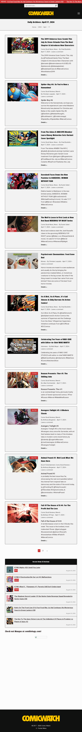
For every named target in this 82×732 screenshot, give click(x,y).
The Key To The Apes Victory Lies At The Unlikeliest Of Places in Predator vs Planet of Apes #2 (43, 620)
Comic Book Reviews (48, 91)
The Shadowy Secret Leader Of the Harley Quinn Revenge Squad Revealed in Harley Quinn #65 (43, 597)
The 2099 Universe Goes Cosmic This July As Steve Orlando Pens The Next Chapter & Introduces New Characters (57, 42)
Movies (43, 261)
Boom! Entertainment (48, 465)
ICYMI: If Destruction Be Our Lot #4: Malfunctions (33, 577)
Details (43, 75)
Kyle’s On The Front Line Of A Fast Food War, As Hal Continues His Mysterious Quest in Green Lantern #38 (43, 609)
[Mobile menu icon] (78, 13)
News (56, 49)
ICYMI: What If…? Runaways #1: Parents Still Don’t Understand (37, 587)
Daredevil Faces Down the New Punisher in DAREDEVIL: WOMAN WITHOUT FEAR (54, 178)
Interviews (44, 346)
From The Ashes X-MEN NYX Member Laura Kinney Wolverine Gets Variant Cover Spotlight (57, 135)
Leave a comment (57, 52)
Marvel (58, 91)
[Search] (56, 5)
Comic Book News (47, 49)
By (64, 49)
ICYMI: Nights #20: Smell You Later (27, 567)
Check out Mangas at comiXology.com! (23, 631)
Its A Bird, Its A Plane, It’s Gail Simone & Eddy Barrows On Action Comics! (55, 299)
